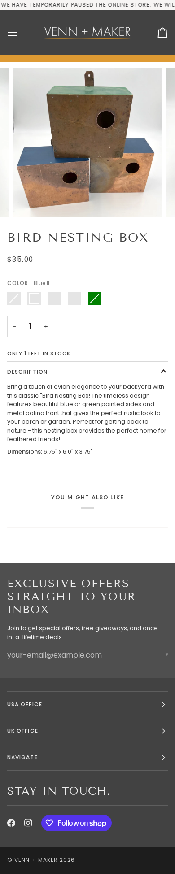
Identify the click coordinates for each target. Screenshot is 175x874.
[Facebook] (11, 823)
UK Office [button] (22, 731)
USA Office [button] (24, 704)
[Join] (160, 654)
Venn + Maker (36, 860)
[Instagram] (28, 823)
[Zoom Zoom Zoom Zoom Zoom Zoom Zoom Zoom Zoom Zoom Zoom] (87, 142)
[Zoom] (30, 200)
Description (27, 372)
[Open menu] (20, 32)
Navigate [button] (22, 757)
